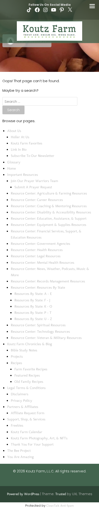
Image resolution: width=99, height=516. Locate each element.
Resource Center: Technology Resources (40, 331)
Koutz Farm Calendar (26, 432)
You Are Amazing (20, 457)
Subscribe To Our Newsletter (32, 156)
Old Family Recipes (28, 381)
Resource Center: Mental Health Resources (42, 262)
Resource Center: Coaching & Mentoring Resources (49, 206)
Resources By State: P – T (33, 312)
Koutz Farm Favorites (26, 143)
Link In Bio (18, 149)
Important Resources (22, 174)
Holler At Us (20, 137)
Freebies (17, 425)
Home (11, 168)
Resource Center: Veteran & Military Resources (46, 338)
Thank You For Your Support (32, 444)
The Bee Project (19, 450)
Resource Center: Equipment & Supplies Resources (48, 225)
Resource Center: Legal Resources (36, 256)
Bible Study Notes (24, 350)
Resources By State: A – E (33, 294)
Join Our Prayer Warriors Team (34, 181)
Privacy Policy (21, 400)
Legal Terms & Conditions (26, 388)
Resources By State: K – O (33, 306)
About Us (14, 131)
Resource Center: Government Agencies (40, 243)
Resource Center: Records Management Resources (48, 281)
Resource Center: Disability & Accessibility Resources (51, 212)
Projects (17, 356)
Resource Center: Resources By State (38, 287)
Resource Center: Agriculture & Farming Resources (49, 193)
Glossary (13, 162)
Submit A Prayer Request (33, 187)
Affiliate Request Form (27, 413)
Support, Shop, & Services (26, 419)
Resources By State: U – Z (33, 319)
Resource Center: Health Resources (37, 250)
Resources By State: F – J (32, 300)
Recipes (16, 363)
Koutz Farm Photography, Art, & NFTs (39, 438)
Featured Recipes (27, 375)
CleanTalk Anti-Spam (60, 505)
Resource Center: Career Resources (37, 200)
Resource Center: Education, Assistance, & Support (49, 218)
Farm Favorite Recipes (30, 369)
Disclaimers (19, 394)
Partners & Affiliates (22, 407)
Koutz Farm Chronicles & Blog (29, 344)
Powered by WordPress (23, 494)
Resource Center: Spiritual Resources (38, 325)
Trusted (60, 494)
